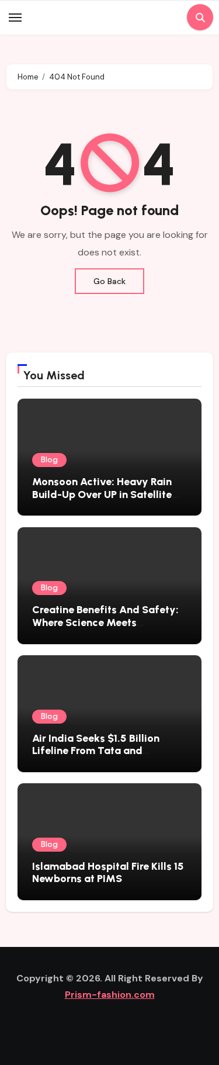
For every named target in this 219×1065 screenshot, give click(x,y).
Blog (49, 460)
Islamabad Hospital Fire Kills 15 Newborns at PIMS (108, 873)
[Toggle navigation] (15, 18)
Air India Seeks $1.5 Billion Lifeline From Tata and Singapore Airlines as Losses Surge (101, 757)
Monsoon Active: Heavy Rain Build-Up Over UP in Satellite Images (102, 494)
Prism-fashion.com (110, 995)
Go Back (109, 281)
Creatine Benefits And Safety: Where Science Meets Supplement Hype (105, 622)
